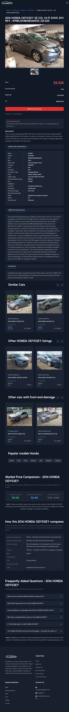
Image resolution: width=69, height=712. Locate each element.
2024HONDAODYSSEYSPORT (17, 377)
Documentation (40, 670)
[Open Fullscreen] (61, 65)
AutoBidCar (40, 693)
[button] (34, 46)
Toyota (7, 703)
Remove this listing (34, 109)
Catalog (15, 10)
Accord (11, 460)
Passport (33, 460)
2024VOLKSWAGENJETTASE (47, 434)
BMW (6, 687)
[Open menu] (67, 2)
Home (8, 10)
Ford (6, 697)
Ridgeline (48, 460)
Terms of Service (41, 677)
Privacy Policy (40, 673)
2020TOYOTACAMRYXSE (16, 434)
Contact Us (39, 667)
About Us (38, 664)
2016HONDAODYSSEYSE (16, 321)
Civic (19, 460)
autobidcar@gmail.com (43, 690)
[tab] (17, 147)
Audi (6, 694)
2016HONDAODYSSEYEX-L (47, 377)
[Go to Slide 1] (34, 71)
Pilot (41, 460)
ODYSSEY (31, 10)
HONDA (23, 10)
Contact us (8, 113)
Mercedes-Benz (10, 690)
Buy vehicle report (17, 113)
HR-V (25, 460)
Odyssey (57, 460)
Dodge (7, 700)
